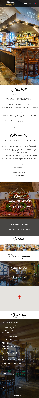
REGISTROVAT (19, 216)
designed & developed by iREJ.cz (24, 394)
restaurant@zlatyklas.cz (14, 359)
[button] (19, 297)
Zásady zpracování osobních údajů (19, 394)
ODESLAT (30, 390)
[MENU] (25, 3)
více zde (29, 214)
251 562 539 (9, 357)
